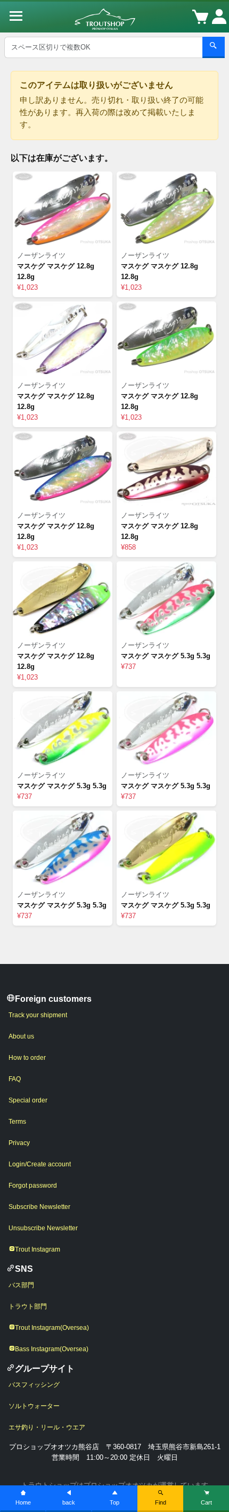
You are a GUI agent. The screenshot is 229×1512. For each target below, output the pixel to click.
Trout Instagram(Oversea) (52, 1327)
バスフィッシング (34, 1384)
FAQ (15, 1079)
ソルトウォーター (34, 1406)
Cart (206, 1502)
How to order (27, 1057)
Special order (28, 1100)
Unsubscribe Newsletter (43, 1228)
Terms (17, 1121)
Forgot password (33, 1185)
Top (114, 1502)
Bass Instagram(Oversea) (51, 1349)
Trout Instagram (37, 1249)
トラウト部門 (28, 1306)
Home (23, 1502)
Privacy (19, 1143)
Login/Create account (40, 1164)
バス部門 (21, 1285)
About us (21, 1036)
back (68, 1502)
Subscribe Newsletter (39, 1207)
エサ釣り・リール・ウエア (47, 1427)
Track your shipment (38, 1015)
